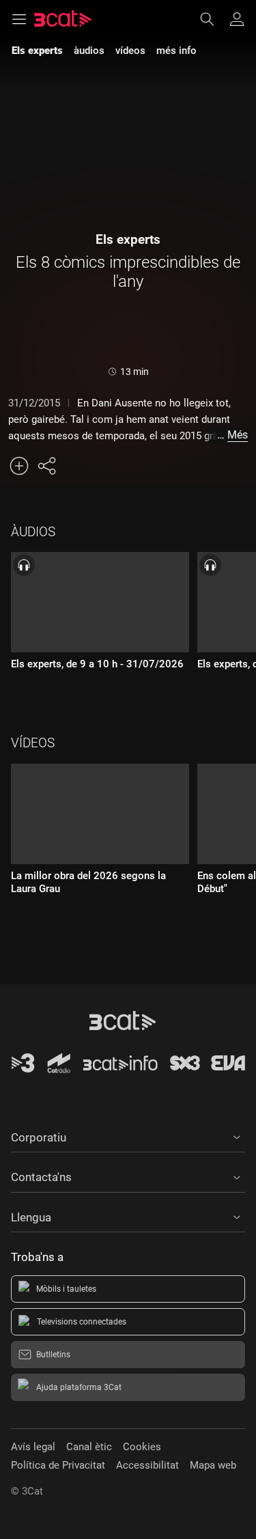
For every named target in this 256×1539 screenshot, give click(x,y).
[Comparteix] (46, 466)
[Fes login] (237, 19)
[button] (128, 1135)
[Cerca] (214, 19)
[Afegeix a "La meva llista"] (19, 466)
